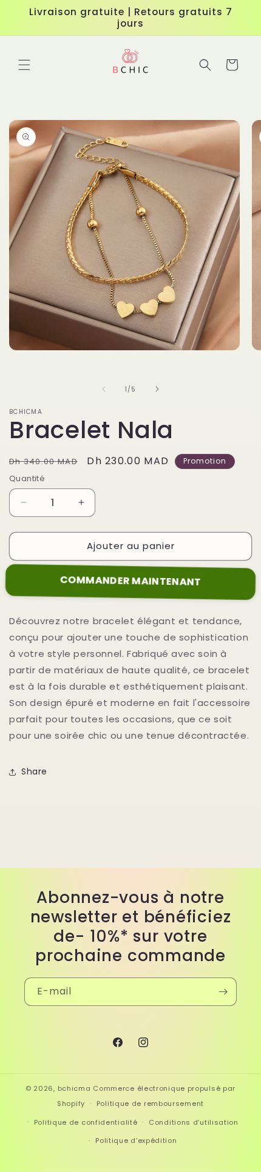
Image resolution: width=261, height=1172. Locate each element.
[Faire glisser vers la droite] (157, 389)
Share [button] (34, 771)
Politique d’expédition (136, 1140)
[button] (24, 65)
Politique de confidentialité (86, 1122)
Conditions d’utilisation (194, 1122)
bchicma (74, 1088)
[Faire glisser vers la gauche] (103, 389)
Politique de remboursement (150, 1103)
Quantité (27, 478)
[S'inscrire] (222, 991)
